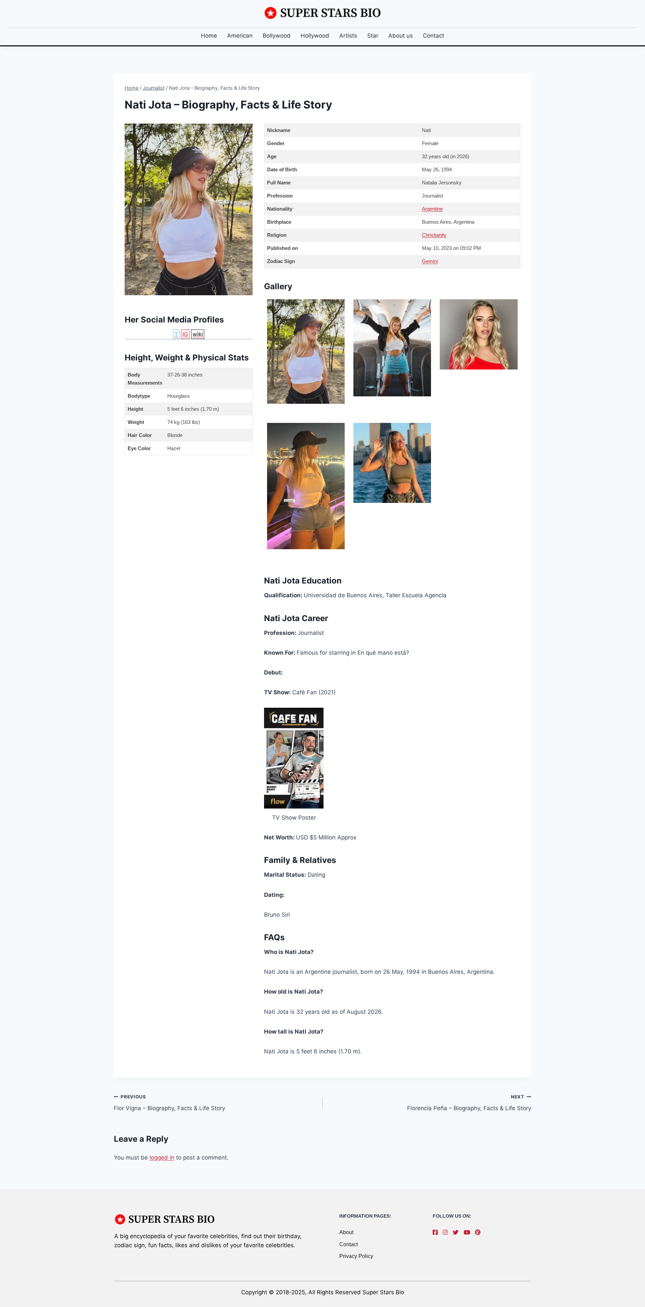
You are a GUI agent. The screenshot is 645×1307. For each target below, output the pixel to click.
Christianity (434, 235)
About (346, 1232)
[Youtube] (468, 1232)
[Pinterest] (479, 1232)
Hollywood (315, 35)
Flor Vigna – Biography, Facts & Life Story (169, 1103)
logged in (161, 1157)
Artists (348, 35)
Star (372, 35)
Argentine (432, 209)
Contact (433, 35)
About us (400, 35)
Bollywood (277, 35)
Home (209, 35)
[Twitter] (457, 1232)
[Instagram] (447, 1232)
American (240, 35)
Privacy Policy (356, 1256)
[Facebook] (437, 1232)
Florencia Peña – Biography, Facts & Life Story (469, 1103)
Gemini (430, 261)
